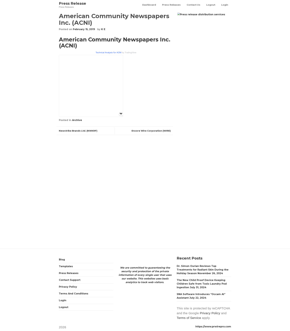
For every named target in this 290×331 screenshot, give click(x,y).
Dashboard (149, 4)
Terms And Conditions (73, 293)
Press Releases (171, 4)
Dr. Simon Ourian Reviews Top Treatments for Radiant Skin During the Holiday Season (203, 270)
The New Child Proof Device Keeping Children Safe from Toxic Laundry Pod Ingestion (202, 284)
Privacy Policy (68, 286)
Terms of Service (189, 318)
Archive (77, 120)
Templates (66, 266)
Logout (210, 4)
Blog (62, 259)
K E (103, 29)
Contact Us (193, 4)
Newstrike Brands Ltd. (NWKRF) (78, 130)
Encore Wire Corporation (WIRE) (151, 130)
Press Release (72, 3)
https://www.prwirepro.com (213, 326)
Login (224, 4)
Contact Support (69, 280)
